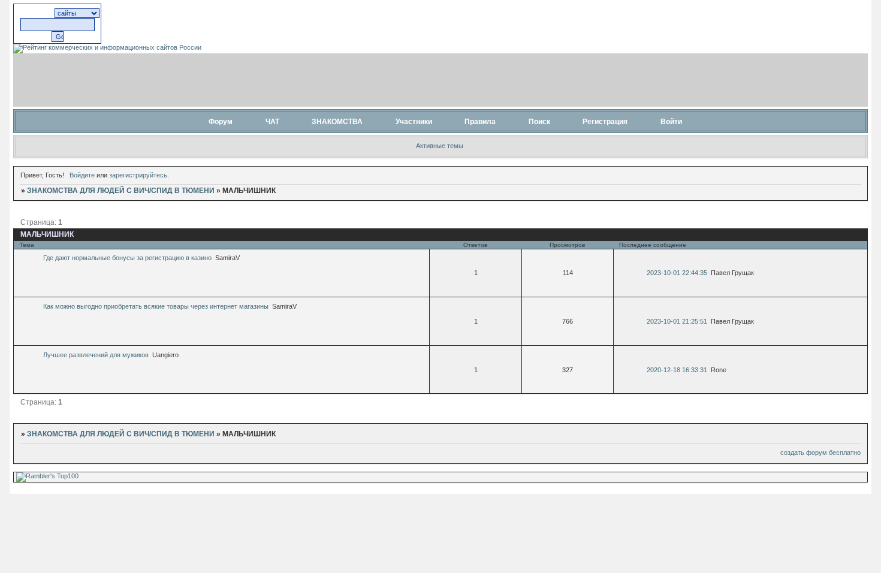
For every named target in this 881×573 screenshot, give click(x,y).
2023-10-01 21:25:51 (677, 321)
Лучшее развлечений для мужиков (96, 354)
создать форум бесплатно (820, 452)
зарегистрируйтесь (138, 175)
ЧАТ (272, 121)
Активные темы (439, 145)
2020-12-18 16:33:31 (677, 369)
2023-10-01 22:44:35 (677, 272)
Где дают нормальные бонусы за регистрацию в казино (127, 257)
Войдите (82, 175)
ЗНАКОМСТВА (337, 121)
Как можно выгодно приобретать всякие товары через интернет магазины (155, 306)
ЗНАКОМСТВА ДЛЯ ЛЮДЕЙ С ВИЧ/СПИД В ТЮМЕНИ (121, 190)
